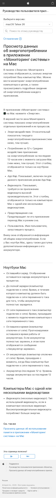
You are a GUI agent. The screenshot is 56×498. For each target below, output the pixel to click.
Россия (5, 481)
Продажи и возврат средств (13, 491)
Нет (27, 456)
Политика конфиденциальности (15, 488)
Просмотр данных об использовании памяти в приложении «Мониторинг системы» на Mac (24, 432)
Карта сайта (32, 491)
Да (11, 456)
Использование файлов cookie (14, 493)
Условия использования (40, 488)
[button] (3, 3)
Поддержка (14, 464)
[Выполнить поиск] (6, 31)
